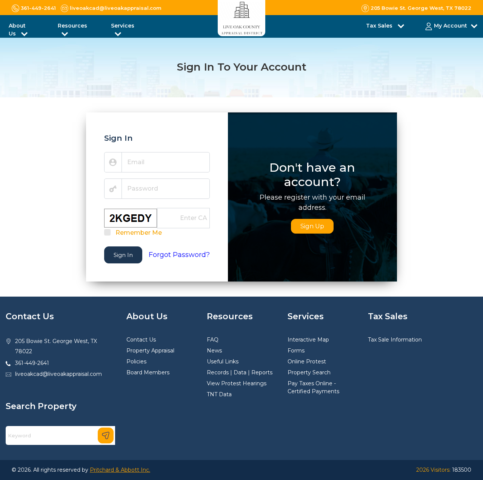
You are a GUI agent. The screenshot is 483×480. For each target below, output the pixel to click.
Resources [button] (72, 25)
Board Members (147, 372)
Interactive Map (308, 339)
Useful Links (222, 361)
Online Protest (307, 361)
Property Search (309, 372)
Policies (136, 361)
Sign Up (312, 226)
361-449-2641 (32, 363)
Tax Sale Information (395, 339)
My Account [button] (450, 25)
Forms (296, 350)
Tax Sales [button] (380, 25)
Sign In (123, 254)
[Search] (106, 435)
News (214, 350)
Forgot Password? (179, 255)
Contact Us (141, 339)
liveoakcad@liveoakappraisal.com (58, 374)
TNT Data (219, 394)
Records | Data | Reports (239, 372)
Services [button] (122, 25)
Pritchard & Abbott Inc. (120, 469)
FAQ (212, 339)
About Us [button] (17, 29)
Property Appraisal (150, 350)
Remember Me (138, 232)
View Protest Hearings (236, 383)
